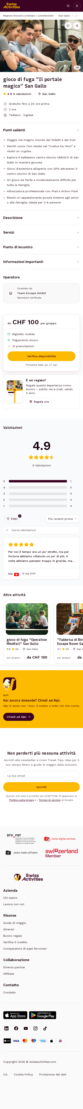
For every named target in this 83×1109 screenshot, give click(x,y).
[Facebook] (16, 1029)
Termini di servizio (50, 800)
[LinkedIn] (6, 1029)
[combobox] (63, 519)
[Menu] (77, 5)
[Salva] (68, 25)
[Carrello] (68, 5)
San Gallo (64, 15)
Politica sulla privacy (21, 800)
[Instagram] (35, 1029)
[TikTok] (45, 1029)
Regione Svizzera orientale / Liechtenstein (28, 15)
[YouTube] (26, 1029)
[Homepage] (11, 6)
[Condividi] (77, 25)
